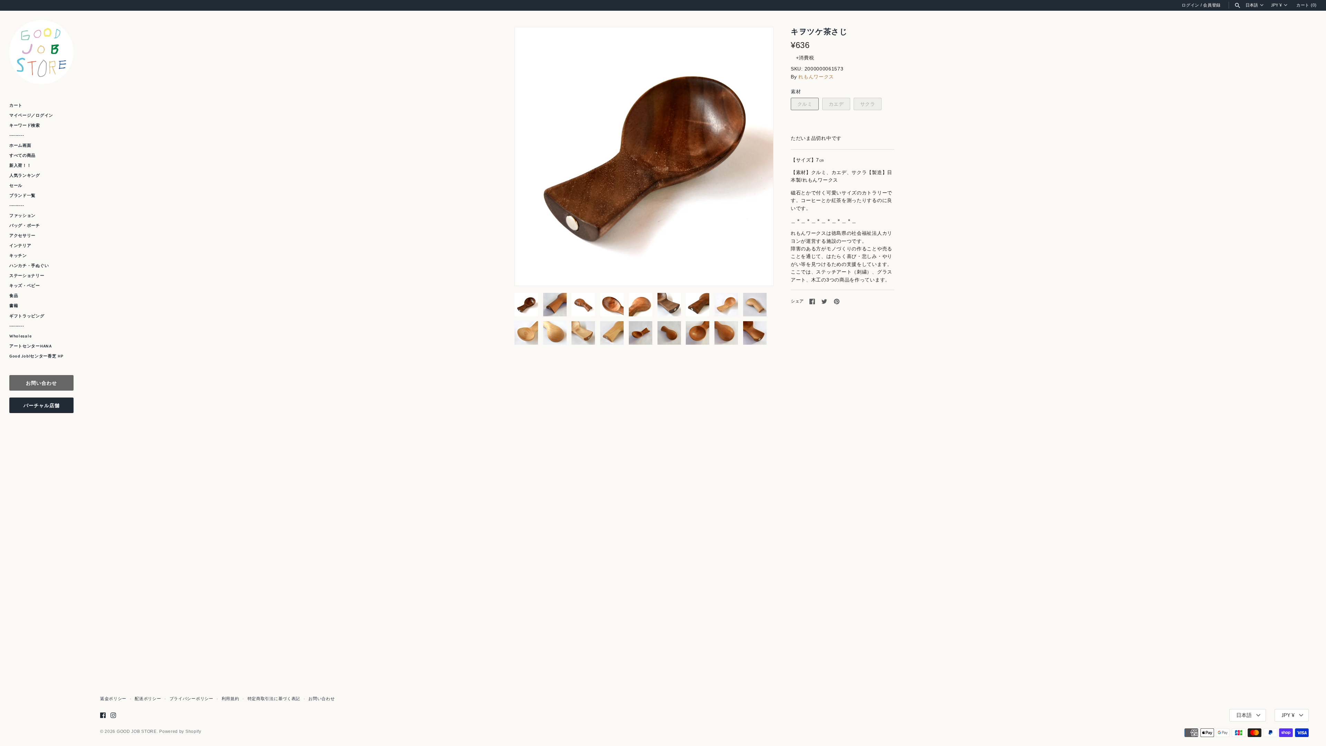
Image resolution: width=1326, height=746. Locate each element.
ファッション (22, 215)
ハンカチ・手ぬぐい (29, 265)
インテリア (20, 245)
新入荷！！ (20, 165)
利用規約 (230, 698)
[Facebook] (103, 715)
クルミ (805, 104)
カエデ (836, 104)
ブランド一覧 (22, 195)
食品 (13, 295)
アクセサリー (22, 235)
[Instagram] (113, 715)
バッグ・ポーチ (24, 225)
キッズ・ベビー (24, 285)
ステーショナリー (27, 275)
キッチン (18, 255)
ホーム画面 (20, 145)
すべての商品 (22, 155)
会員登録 (1212, 5)
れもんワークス (816, 76)
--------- (16, 135)
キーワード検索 (24, 125)
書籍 (13, 306)
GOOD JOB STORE (137, 731)
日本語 (1252, 5)
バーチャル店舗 (41, 405)
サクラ (867, 104)
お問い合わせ (41, 383)
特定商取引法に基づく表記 (274, 698)
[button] (758, 156)
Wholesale (20, 336)
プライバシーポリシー (191, 698)
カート (15, 105)
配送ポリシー (148, 698)
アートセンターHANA (30, 346)
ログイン (1190, 5)
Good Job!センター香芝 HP (36, 356)
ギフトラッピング (27, 316)
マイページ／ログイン (31, 115)
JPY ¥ (1276, 5)
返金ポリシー (113, 698)
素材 (796, 91)
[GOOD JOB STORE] (41, 52)
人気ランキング (24, 175)
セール (15, 185)
